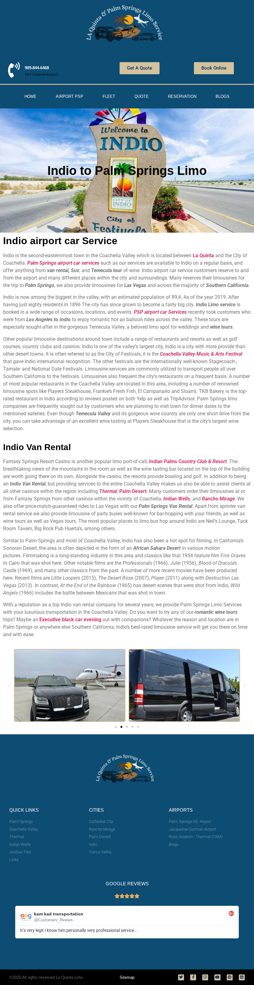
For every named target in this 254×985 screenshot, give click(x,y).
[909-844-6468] (14, 70)
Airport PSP (69, 96)
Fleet (109, 96)
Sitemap (127, 977)
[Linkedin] (242, 977)
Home (30, 96)
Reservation (182, 96)
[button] (9, 685)
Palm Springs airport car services (63, 263)
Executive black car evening (70, 619)
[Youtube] (217, 977)
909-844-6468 (37, 68)
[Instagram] (205, 977)
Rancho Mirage (218, 499)
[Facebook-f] (193, 977)
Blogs (223, 96)
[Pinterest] (230, 977)
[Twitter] (181, 977)
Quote (141, 96)
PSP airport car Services (160, 312)
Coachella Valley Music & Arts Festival (201, 354)
